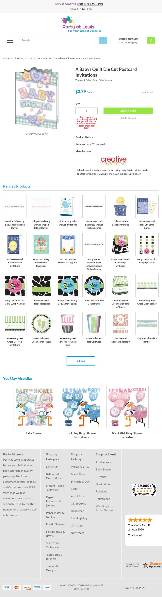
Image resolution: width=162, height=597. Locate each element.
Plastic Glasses (55, 524)
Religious (101, 491)
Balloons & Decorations (53, 476)
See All (81, 360)
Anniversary (103, 462)
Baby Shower (104, 469)
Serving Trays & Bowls (55, 533)
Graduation (103, 484)
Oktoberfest (78, 503)
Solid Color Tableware (53, 545)
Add (128, 110)
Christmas (77, 525)
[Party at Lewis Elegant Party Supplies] (81, 24)
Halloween (77, 510)
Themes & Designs (52, 568)
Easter (75, 488)
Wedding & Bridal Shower (104, 508)
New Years (77, 532)
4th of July (77, 496)
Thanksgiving (79, 518)
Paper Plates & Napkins (55, 515)
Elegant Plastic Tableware (55, 487)
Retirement (103, 498)
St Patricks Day (80, 481)
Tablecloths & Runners (54, 556)
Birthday (101, 476)
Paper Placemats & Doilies (54, 501)
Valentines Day (80, 466)
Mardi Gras (78, 474)
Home (6, 58)
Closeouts (52, 466)
